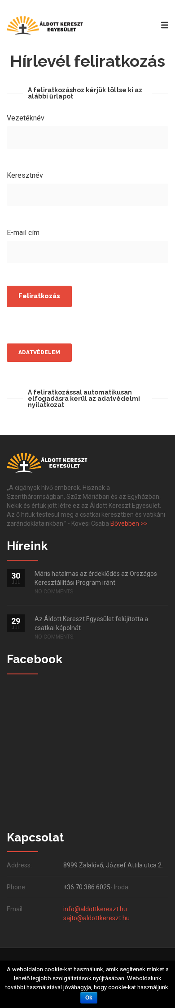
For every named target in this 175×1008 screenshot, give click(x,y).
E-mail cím (23, 232)
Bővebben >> (129, 523)
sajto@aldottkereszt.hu (96, 918)
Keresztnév (25, 175)
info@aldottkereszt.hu (95, 909)
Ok (88, 998)
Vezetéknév (25, 118)
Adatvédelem (39, 352)
